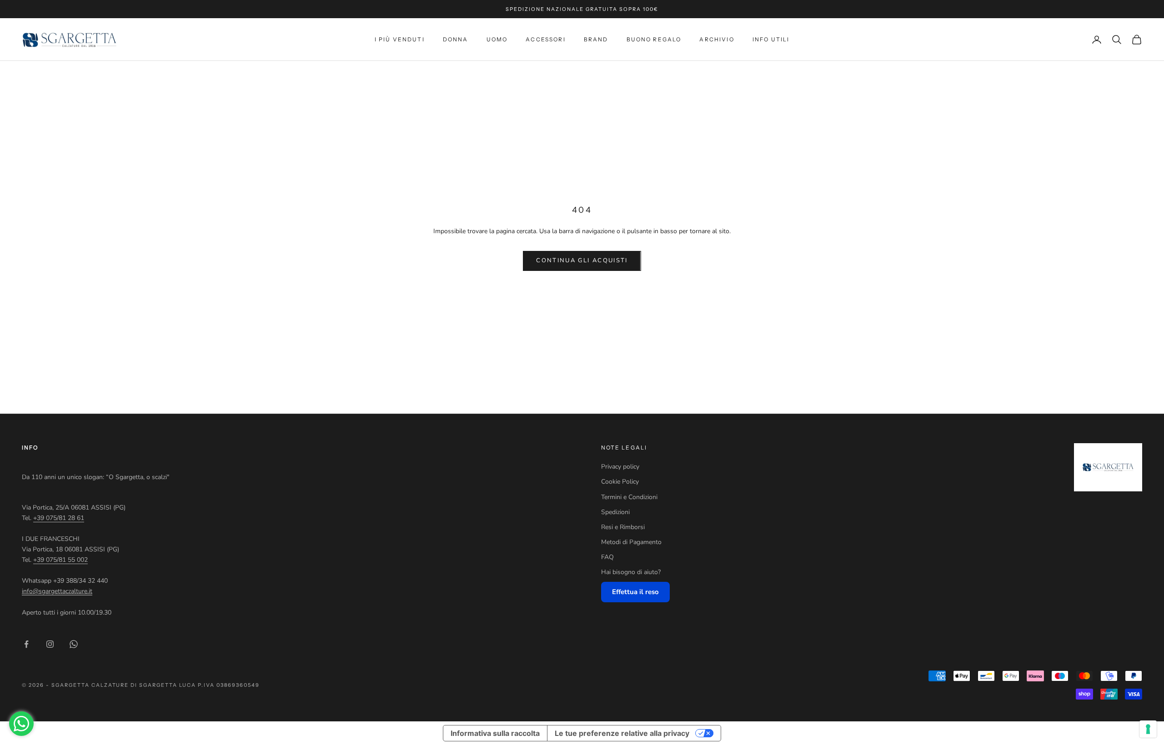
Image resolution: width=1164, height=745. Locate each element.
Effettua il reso (635, 591)
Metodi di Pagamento (631, 542)
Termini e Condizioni (629, 497)
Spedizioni (615, 512)
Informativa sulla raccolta (495, 733)
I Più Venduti (400, 39)
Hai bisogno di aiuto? (631, 572)
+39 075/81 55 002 (60, 559)
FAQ (607, 557)
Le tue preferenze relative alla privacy (622, 733)
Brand (596, 39)
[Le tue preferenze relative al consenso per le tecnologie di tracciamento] (1148, 729)
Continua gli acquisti (581, 260)
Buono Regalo (654, 39)
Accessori (545, 39)
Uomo (497, 39)
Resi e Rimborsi (623, 527)
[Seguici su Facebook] (26, 644)
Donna (455, 39)
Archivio (716, 39)
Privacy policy (620, 466)
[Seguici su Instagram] (50, 644)
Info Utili (771, 39)
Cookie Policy (620, 481)
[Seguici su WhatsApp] (73, 644)
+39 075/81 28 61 (58, 518)
